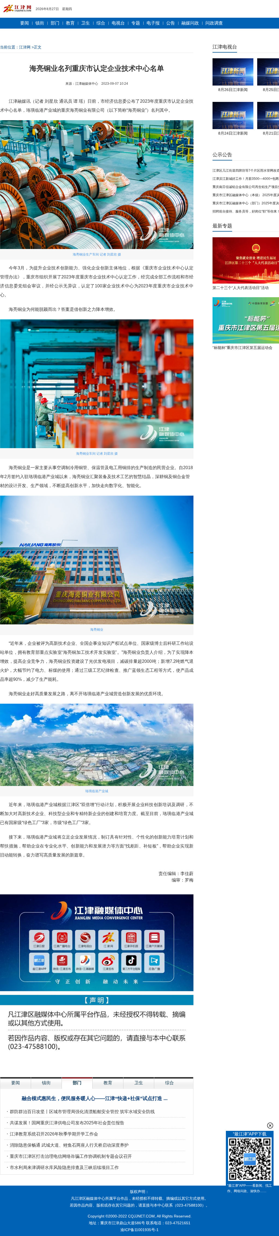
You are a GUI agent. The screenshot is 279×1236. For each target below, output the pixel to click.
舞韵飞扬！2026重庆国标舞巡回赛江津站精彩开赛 (58, 1145)
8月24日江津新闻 (233, 133)
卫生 (85, 23)
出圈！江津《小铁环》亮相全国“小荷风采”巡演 (94, 1098)
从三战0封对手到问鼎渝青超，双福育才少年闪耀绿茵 (61, 1156)
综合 (100, 23)
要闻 (24, 23)
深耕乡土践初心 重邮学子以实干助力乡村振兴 (54, 1122)
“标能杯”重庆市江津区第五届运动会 (242, 347)
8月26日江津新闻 (233, 89)
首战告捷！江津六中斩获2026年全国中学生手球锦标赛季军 (67, 1111)
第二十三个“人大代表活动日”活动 (241, 288)
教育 (70, 23)
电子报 (153, 23)
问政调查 (214, 23)
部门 (55, 23)
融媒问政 (190, 23)
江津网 (25, 47)
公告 (170, 23)
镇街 (39, 23)
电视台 (118, 23)
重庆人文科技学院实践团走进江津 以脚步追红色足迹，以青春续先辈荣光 (80, 1167)
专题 (135, 23)
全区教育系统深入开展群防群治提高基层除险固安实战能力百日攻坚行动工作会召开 (90, 1134)
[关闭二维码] (270, 1125)
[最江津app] (249, 1160)
